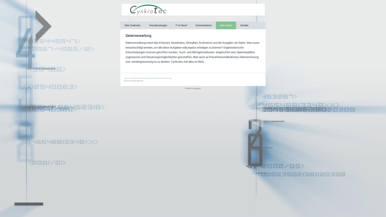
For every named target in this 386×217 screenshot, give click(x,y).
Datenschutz (137, 78)
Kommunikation (204, 25)
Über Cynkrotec (133, 25)
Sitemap (159, 78)
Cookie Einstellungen (149, 78)
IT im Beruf (181, 25)
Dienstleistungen (158, 25)
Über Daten (226, 25)
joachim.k (197, 88)
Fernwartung (167, 78)
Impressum (128, 78)
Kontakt (244, 25)
